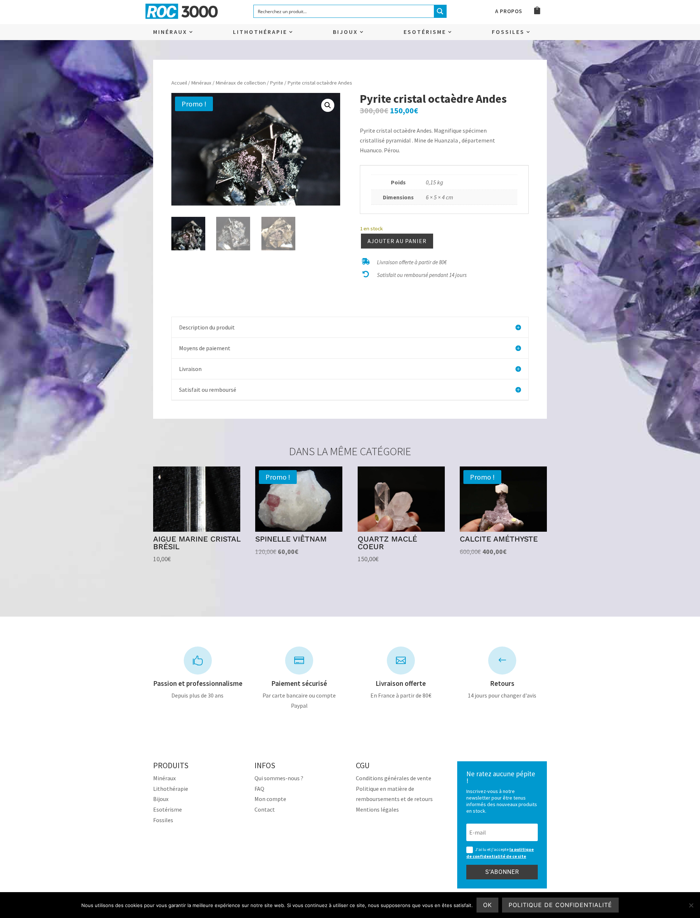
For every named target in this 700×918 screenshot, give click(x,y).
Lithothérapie (260, 32)
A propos (508, 12)
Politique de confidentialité (560, 905)
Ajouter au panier (397, 241)
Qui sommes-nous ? (278, 778)
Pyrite (276, 82)
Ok (487, 905)
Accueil (179, 82)
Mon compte (270, 798)
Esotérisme (425, 32)
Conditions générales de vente (393, 778)
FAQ (259, 788)
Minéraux (170, 32)
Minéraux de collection (240, 82)
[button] (327, 105)
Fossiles (508, 32)
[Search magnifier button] (440, 11)
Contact (264, 809)
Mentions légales (377, 809)
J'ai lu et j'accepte (500, 853)
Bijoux (345, 32)
